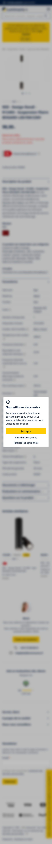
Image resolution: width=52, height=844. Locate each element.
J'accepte (26, 431)
